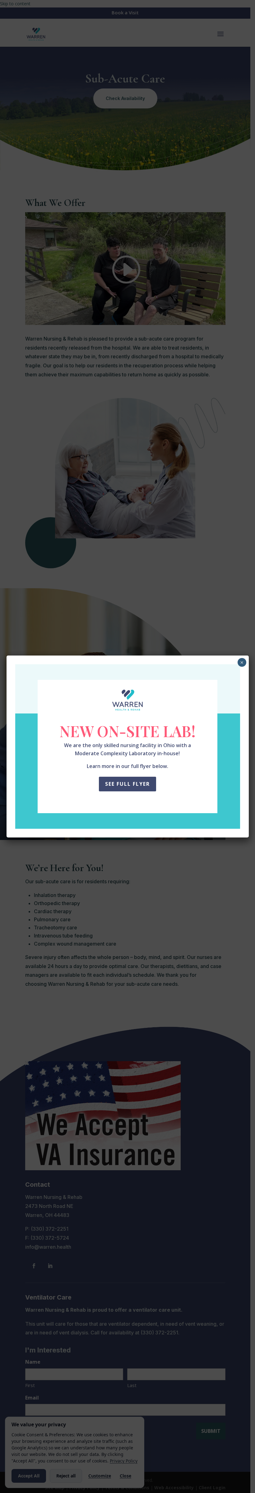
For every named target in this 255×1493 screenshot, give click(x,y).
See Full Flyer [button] (127, 783)
